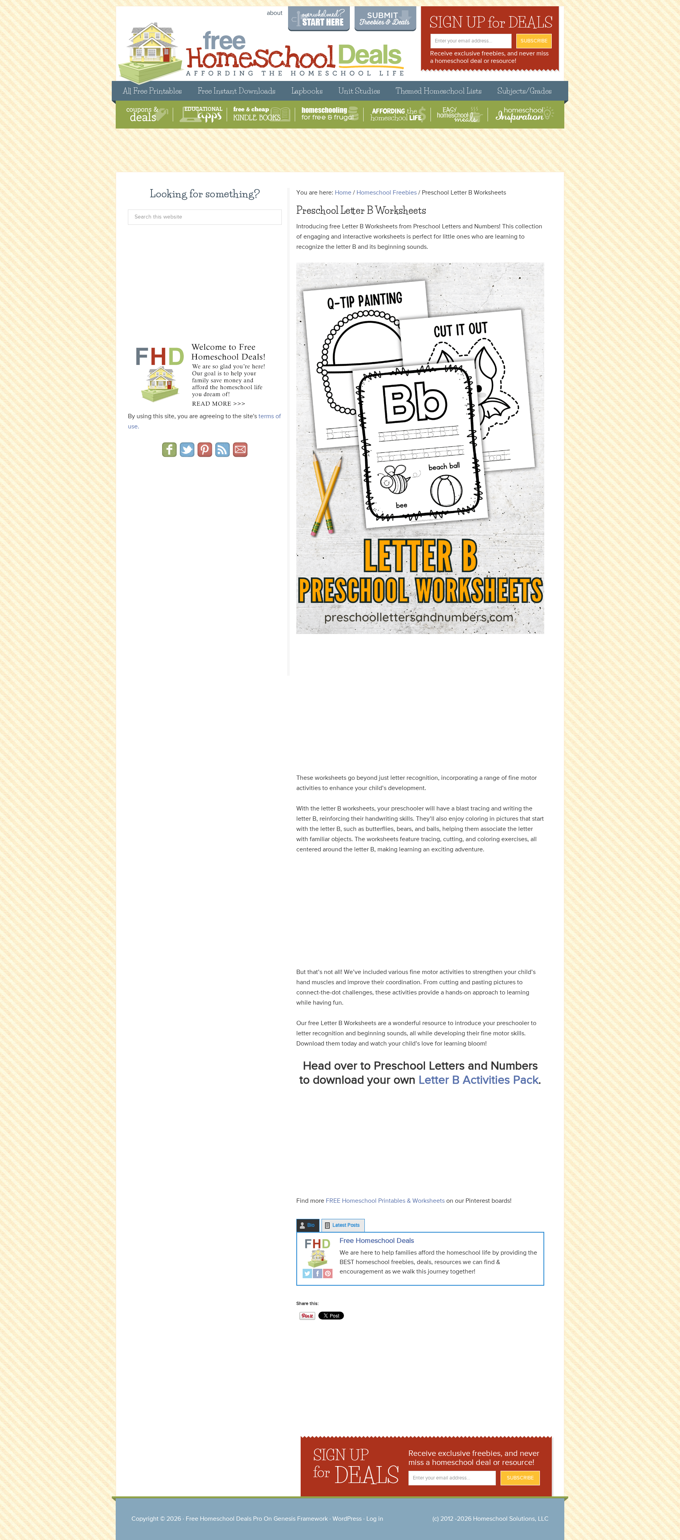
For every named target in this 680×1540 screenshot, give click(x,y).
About (275, 13)
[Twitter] (307, 1274)
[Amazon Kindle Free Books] (261, 115)
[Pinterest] (328, 1274)
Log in (374, 1519)
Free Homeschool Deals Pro (224, 1519)
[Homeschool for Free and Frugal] (330, 115)
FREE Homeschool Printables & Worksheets (385, 1201)
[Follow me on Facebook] (169, 454)
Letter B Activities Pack (477, 1080)
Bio (310, 1225)
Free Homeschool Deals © (260, 49)
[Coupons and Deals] (147, 115)
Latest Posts (346, 1225)
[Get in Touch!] (240, 454)
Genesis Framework (300, 1519)
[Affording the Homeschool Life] (398, 115)
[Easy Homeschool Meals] (460, 115)
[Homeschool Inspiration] (524, 115)
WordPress (347, 1519)
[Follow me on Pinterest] (205, 454)
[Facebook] (317, 1274)
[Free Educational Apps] (200, 115)
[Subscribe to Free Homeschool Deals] (222, 454)
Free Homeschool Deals (377, 1240)
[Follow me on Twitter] (187, 454)
